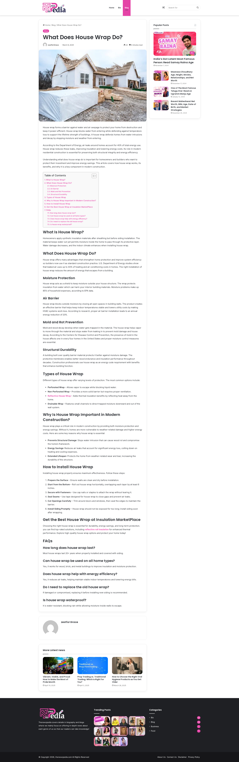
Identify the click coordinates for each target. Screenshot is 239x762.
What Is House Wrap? (55, 180)
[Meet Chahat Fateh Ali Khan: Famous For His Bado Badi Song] (119, 720)
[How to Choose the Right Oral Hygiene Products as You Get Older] (127, 665)
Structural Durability (59, 194)
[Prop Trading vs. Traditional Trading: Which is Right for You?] (92, 665)
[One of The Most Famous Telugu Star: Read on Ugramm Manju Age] (161, 92)
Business (155, 726)
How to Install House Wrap (58, 204)
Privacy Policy (194, 757)
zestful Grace (53, 45)
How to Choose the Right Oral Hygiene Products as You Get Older (127, 679)
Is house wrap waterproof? (61, 224)
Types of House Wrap (56, 197)
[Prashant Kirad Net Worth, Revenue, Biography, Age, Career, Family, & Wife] (137, 720)
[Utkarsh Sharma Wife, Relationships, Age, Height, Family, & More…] (119, 731)
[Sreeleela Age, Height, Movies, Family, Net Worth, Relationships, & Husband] (119, 741)
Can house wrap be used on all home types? (67, 216)
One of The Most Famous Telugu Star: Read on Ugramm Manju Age (183, 91)
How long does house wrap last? (63, 213)
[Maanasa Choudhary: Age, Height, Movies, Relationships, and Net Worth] (161, 75)
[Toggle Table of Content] (93, 176)
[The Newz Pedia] (59, 7)
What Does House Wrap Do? (59, 183)
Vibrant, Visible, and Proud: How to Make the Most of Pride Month (56, 679)
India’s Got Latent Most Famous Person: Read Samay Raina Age (174, 60)
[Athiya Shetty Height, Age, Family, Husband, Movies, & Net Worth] (137, 731)
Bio (119, 8)
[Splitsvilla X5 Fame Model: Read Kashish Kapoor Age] (102, 720)
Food (153, 731)
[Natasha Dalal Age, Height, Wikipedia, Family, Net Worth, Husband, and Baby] (102, 731)
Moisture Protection (58, 186)
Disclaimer (182, 757)
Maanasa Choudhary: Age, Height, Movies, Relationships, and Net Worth (182, 76)
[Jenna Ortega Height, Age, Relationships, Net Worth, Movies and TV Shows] (102, 741)
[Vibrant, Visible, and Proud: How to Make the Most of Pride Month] (58, 665)
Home (111, 8)
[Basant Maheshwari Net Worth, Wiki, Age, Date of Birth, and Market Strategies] (161, 105)
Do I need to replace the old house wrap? (66, 221)
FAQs (48, 210)
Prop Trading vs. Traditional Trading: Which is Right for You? (91, 679)
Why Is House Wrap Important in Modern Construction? (71, 200)
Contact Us (172, 757)
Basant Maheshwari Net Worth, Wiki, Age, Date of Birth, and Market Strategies (183, 105)
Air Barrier (54, 189)
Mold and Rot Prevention (60, 191)
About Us (161, 757)
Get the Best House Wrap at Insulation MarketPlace (70, 207)
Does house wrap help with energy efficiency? (68, 219)
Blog (127, 8)
